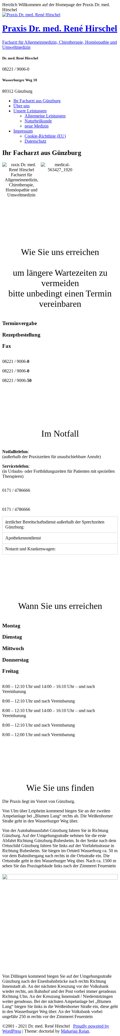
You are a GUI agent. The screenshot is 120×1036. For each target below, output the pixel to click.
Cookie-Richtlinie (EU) (45, 136)
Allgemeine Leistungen (45, 115)
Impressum (23, 131)
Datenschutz (35, 141)
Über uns (21, 105)
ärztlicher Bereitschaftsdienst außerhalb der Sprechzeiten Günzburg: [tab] (54, 524)
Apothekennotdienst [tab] (23, 538)
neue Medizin (37, 126)
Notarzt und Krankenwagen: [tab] (30, 548)
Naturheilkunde (38, 121)
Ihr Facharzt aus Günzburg (37, 100)
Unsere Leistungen (30, 110)
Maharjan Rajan (75, 1031)
